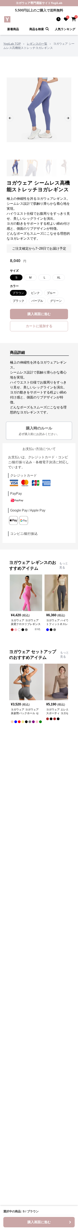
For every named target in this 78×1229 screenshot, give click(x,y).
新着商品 (13, 29)
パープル (37, 300)
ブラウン (18, 293)
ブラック (18, 300)
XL (59, 277)
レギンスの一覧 (37, 43)
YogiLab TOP (12, 43)
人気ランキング (65, 29)
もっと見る (63, 565)
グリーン (56, 300)
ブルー (51, 293)
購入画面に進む (39, 314)
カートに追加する (39, 326)
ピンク (35, 293)
